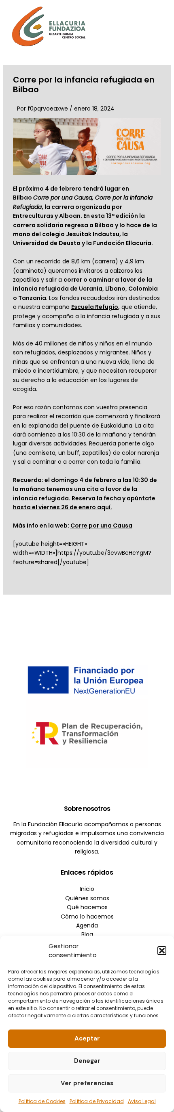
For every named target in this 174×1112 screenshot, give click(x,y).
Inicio (87, 889)
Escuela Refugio (94, 307)
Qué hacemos (87, 907)
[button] (162, 951)
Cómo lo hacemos (87, 916)
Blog (87, 934)
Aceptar (87, 1038)
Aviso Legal (142, 1101)
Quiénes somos (87, 898)
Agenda (87, 925)
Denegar (87, 1061)
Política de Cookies (42, 1101)
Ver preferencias (87, 1083)
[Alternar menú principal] (156, 26)
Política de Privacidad (97, 1101)
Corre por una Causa (101, 525)
